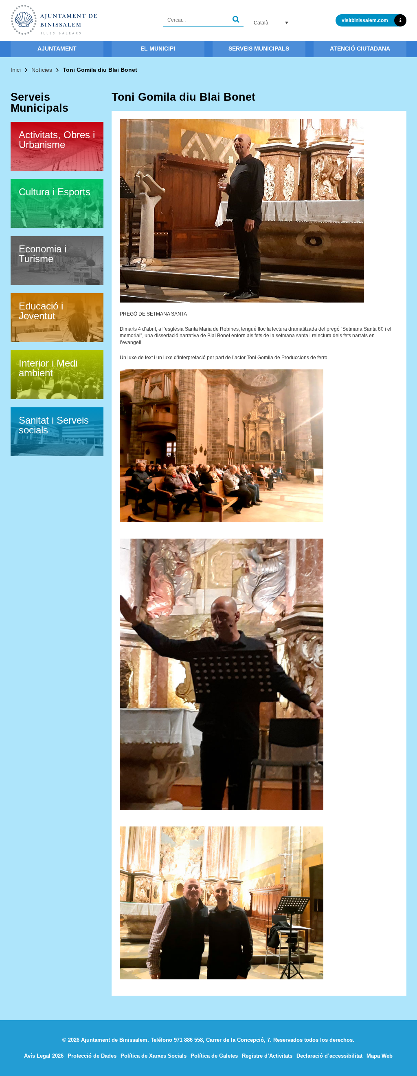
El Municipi (157, 48)
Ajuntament (57, 48)
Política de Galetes (214, 1056)
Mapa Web (380, 1056)
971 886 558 (188, 1040)
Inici (16, 69)
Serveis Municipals (258, 48)
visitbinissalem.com (365, 20)
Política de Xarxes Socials (154, 1056)
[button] (236, 20)
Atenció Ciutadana (360, 48)
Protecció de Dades (92, 1056)
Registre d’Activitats (267, 1056)
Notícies (41, 69)
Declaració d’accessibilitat (329, 1056)
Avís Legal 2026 (44, 1056)
